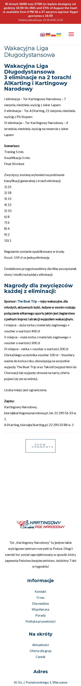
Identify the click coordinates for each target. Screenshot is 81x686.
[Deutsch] (48, 34)
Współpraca (40, 609)
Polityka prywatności (40, 621)
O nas (40, 597)
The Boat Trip (27, 301)
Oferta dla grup (41, 651)
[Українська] (59, 34)
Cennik (40, 657)
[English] (42, 34)
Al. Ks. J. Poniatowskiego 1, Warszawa (40, 682)
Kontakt (40, 591)
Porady (40, 615)
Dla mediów (40, 603)
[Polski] (53, 34)
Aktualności (40, 645)
